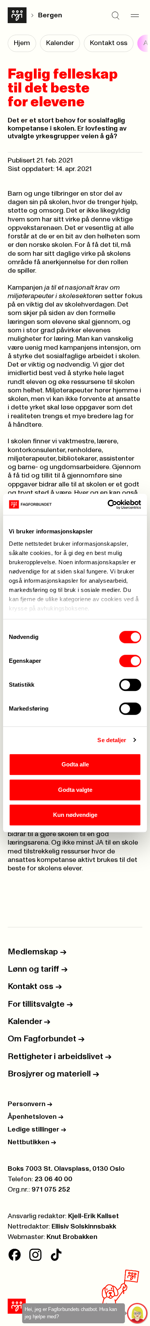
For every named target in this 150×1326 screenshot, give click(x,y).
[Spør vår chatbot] (137, 1313)
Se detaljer (111, 740)
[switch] (130, 661)
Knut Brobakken (72, 1237)
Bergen (50, 15)
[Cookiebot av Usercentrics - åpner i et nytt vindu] (108, 505)
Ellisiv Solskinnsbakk (84, 1226)
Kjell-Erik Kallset (93, 1216)
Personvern (30, 1104)
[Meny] (134, 15)
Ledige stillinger (37, 1129)
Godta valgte (75, 789)
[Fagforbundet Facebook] (15, 1255)
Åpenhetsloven (35, 1116)
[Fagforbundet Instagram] (35, 1255)
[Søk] (115, 15)
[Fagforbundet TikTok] (56, 1255)
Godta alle (75, 764)
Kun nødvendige (75, 814)
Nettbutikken (32, 1142)
